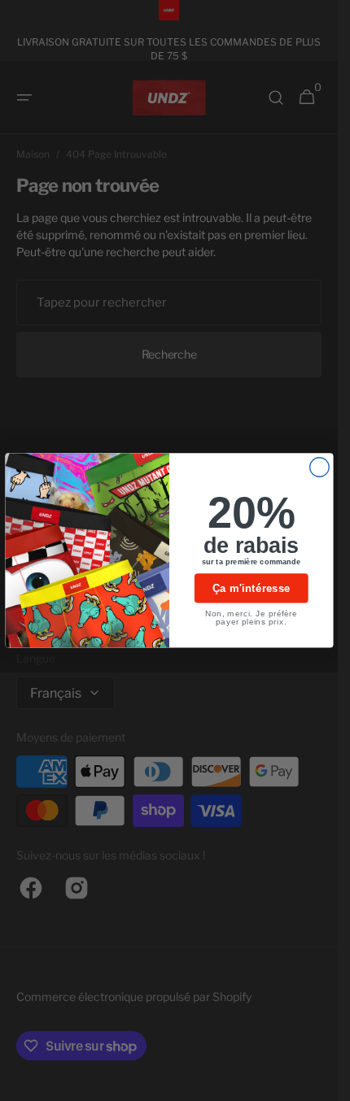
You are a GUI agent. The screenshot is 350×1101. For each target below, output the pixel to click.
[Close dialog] (319, 467)
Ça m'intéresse (251, 588)
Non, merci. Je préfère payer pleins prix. (251, 618)
